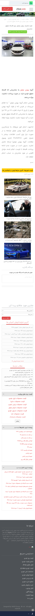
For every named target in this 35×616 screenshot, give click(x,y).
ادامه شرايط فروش (18, 361)
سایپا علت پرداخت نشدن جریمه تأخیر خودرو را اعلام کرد (18, 497)
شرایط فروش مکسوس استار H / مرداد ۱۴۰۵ (22, 357)
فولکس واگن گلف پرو (26, 459)
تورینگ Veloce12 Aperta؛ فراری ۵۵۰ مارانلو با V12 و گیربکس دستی (19, 198)
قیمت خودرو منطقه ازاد (26, 568)
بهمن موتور (24, 89)
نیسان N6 (29, 447)
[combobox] (17, 310)
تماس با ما (30, 598)
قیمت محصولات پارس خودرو (17, 404)
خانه (32, 19)
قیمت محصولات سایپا (17, 401)
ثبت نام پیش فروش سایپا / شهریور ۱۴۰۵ (22, 327)
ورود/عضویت (29, 595)
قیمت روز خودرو (28, 558)
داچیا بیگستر (29, 453)
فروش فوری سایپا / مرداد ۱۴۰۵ (24, 477)
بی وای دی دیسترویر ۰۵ (26, 435)
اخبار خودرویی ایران (13, 19)
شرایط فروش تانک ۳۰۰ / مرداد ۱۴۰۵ (24, 344)
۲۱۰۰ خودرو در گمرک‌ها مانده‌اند (22, 372)
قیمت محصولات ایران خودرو (17, 398)
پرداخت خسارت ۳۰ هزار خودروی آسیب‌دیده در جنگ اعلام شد (18, 241)
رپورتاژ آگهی (29, 591)
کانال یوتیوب (29, 588)
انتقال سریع (6, 318)
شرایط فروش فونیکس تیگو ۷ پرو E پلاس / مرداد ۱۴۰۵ (19, 334)
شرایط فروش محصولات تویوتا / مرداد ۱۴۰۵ (22, 337)
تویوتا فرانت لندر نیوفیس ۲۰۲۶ (24, 432)
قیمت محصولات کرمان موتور (17, 407)
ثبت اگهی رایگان (7, 9)
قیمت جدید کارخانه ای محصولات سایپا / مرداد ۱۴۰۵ (19, 483)
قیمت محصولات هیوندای (17, 417)
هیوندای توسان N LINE (26, 444)
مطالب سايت (25, 19)
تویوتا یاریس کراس (27, 456)
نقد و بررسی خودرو (27, 578)
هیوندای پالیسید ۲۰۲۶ (26, 450)
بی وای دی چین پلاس (26, 438)
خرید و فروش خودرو (27, 585)
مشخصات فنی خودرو (27, 571)
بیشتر (17, 421)
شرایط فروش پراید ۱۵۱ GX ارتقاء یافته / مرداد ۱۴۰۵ (20, 351)
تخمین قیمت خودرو (27, 561)
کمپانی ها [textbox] (29, 310)
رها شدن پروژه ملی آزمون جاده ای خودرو (19, 370)
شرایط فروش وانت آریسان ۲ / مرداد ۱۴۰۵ (21, 508)
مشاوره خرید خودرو (27, 581)
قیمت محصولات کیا (17, 414)
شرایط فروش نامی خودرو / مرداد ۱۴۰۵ (23, 347)
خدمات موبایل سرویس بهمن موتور (21, 375)
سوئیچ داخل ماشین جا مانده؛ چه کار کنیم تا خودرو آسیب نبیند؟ (19, 219)
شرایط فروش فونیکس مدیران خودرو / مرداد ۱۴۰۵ (19, 500)
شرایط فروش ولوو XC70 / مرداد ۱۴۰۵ (23, 341)
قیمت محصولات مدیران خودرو (17, 410)
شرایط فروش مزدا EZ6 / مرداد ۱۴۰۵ (24, 354)
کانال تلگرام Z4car (28, 565)
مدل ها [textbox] (30, 314)
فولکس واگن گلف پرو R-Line (25, 441)
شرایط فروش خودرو (27, 575)
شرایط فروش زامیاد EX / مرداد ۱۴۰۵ (24, 331)
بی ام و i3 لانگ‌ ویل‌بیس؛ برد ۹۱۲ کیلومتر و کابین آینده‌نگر (18, 262)
